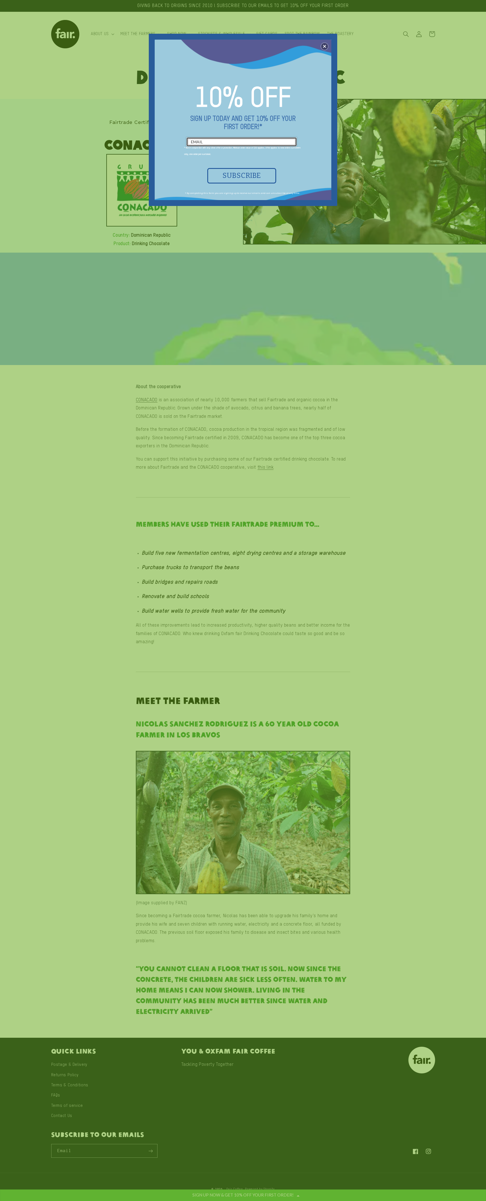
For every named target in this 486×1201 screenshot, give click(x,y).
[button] (324, 46)
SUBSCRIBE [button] (241, 175)
